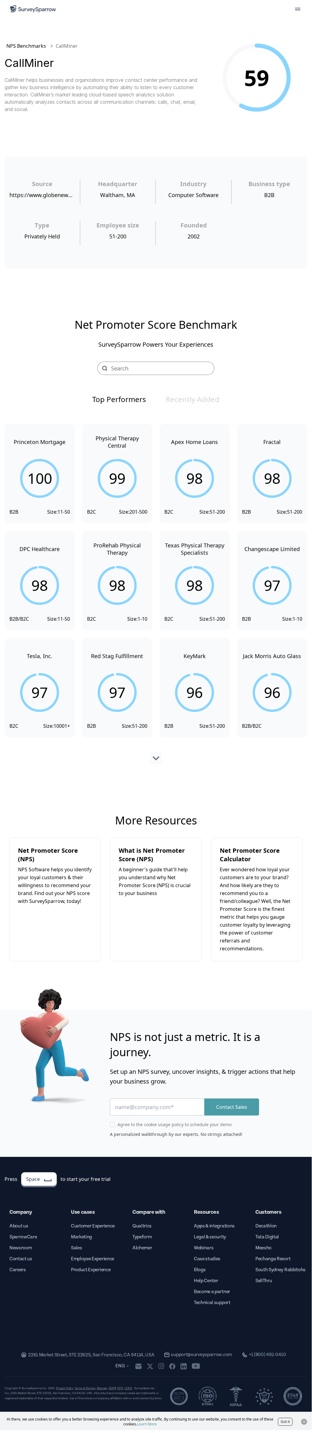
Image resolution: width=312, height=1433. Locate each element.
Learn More (147, 1424)
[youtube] (196, 1366)
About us (18, 1226)
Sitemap (102, 1388)
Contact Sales (231, 1107)
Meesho (263, 1248)
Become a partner (212, 1292)
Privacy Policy (64, 1388)
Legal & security (210, 1237)
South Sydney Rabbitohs (280, 1270)
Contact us (20, 1259)
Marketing (81, 1237)
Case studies (207, 1259)
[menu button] (297, 9)
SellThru (263, 1281)
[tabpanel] (156, 594)
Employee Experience (92, 1259)
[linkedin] (183, 1366)
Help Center (206, 1281)
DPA (120, 1388)
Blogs (199, 1270)
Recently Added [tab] (192, 399)
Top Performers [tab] (119, 399)
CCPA (128, 1388)
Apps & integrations (214, 1226)
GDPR (112, 1388)
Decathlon (266, 1226)
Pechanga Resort (272, 1259)
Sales (76, 1248)
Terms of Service (85, 1388)
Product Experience (90, 1270)
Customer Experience (93, 1226)
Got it (285, 1421)
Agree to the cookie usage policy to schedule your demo (174, 1124)
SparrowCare (23, 1237)
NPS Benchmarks (26, 46)
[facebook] (172, 1366)
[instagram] (161, 1366)
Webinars (203, 1248)
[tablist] (156, 399)
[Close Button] (304, 1422)
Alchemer (142, 1248)
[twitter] (150, 1366)
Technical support (212, 1303)
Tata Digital (267, 1237)
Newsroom (20, 1248)
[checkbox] (112, 1124)
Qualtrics (142, 1226)
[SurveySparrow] (33, 8)
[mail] (138, 1366)
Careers (17, 1270)
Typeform (142, 1237)
